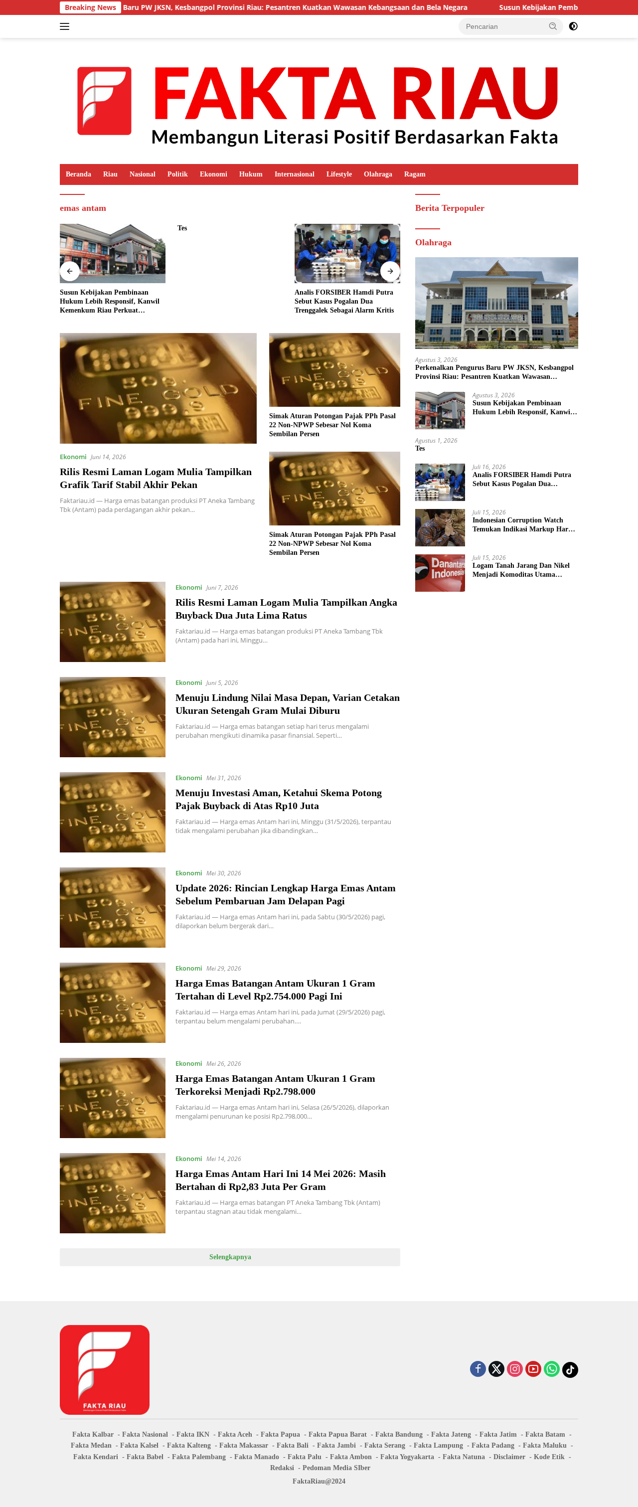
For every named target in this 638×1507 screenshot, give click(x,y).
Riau (110, 174)
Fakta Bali (293, 1445)
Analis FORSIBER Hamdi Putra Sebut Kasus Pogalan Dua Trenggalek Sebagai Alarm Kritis (344, 301)
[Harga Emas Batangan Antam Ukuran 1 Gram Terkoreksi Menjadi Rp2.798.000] (112, 1098)
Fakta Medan (91, 1445)
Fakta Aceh (235, 1434)
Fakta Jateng (451, 1434)
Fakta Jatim (498, 1434)
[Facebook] (478, 1369)
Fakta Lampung (438, 1445)
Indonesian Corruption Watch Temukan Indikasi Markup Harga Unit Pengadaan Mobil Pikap (524, 525)
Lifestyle (339, 174)
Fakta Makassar (243, 1445)
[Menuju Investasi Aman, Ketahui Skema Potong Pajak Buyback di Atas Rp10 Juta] (112, 812)
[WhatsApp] (552, 1369)
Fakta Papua (280, 1434)
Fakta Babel (145, 1457)
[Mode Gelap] (573, 26)
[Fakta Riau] (319, 100)
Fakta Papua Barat (338, 1434)
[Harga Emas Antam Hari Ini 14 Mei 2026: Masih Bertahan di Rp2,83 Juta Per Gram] (112, 1193)
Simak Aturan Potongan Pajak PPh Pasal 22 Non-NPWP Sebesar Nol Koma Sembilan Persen (332, 425)
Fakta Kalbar (93, 1434)
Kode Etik (549, 1457)
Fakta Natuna (464, 1457)
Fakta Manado (256, 1457)
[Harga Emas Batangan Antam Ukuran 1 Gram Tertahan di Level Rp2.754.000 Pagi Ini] (112, 1003)
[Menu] (66, 26)
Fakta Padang (493, 1445)
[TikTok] (570, 1370)
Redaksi (282, 1468)
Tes (182, 228)
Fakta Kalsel (139, 1445)
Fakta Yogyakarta (407, 1457)
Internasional (295, 174)
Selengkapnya (230, 1257)
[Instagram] (515, 1369)
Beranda (78, 174)
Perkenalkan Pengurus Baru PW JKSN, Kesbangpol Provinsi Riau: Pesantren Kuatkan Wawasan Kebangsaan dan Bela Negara (494, 372)
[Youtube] (533, 1369)
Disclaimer (509, 1457)
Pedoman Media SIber (336, 1468)
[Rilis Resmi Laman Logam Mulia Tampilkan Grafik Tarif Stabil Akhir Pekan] (158, 388)
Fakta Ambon (351, 1457)
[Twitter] (496, 1369)
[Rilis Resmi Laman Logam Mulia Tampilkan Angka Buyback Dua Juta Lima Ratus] (112, 622)
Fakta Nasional (145, 1434)
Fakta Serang (384, 1445)
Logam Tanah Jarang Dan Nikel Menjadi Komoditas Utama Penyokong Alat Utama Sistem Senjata (521, 570)
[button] (553, 26)
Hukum (251, 174)
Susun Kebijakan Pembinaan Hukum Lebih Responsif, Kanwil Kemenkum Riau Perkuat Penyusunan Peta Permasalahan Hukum (110, 302)
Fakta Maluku (545, 1445)
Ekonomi (213, 174)
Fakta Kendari (95, 1457)
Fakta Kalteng (189, 1445)
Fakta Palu (304, 1457)
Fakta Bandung (399, 1434)
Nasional (143, 174)
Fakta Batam (545, 1434)
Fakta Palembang (199, 1457)
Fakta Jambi (336, 1445)
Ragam (415, 174)
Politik (177, 174)
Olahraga (378, 174)
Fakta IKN (192, 1434)
